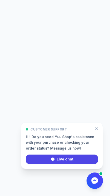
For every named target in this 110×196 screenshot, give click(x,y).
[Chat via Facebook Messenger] (95, 180)
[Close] (96, 128)
